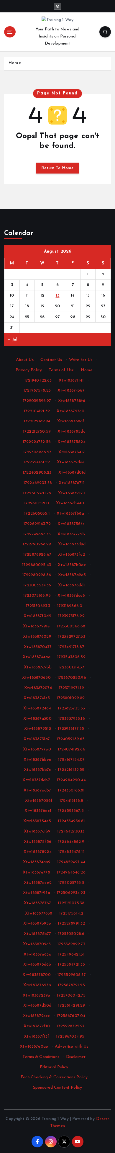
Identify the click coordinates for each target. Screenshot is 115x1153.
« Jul (12, 339)
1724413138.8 (71, 801)
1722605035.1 (37, 513)
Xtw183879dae (71, 462)
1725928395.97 (71, 1026)
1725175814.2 (71, 913)
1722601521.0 (36, 503)
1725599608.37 (72, 975)
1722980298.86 (36, 575)
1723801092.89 (71, 698)
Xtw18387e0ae (34, 1046)
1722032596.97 (37, 401)
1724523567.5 (71, 811)
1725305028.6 (71, 934)
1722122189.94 (37, 421)
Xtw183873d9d (72, 544)
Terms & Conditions (40, 1057)
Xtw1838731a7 (37, 739)
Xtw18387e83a (37, 954)
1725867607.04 (71, 1016)
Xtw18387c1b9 (37, 831)
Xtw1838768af (71, 421)
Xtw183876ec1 (37, 811)
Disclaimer (76, 1057)
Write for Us (81, 360)
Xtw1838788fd (72, 401)
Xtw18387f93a (36, 893)
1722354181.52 (37, 462)
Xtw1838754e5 (37, 821)
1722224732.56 (37, 442)
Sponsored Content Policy (57, 1087)
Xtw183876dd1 (71, 585)
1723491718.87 (71, 647)
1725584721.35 (71, 964)
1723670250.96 (72, 678)
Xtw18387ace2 (38, 883)
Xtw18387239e (36, 995)
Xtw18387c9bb (38, 667)
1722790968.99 (37, 544)
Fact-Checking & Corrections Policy (54, 1077)
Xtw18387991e (36, 626)
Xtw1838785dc (71, 431)
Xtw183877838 (38, 913)
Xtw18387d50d (37, 1005)
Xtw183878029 (37, 636)
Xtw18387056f (39, 801)
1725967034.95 (70, 1036)
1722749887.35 (37, 534)
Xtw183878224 (38, 852)
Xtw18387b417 (71, 452)
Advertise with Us (71, 1046)
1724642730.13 (70, 831)
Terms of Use (61, 370)
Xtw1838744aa (36, 657)
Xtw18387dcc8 (71, 595)
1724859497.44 (71, 862)
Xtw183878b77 (37, 934)
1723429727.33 (71, 636)
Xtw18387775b (71, 534)
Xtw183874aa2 (37, 862)
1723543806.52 (71, 657)
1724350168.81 (71, 790)
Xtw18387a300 (37, 719)
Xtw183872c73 (71, 493)
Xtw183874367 (71, 390)
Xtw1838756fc (71, 524)
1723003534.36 (37, 585)
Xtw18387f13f (37, 1036)
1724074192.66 (71, 749)
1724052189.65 (71, 739)
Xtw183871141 (71, 380)
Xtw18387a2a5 (72, 575)
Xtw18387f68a (70, 513)
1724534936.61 (71, 821)
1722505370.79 (37, 493)
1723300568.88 (71, 626)
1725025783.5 (71, 883)
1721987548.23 (37, 390)
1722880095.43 (36, 565)
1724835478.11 (71, 852)
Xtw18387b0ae (72, 565)
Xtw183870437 (38, 647)
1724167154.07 (71, 760)
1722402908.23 (37, 472)
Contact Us (51, 360)
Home (14, 63)
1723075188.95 (37, 595)
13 (58, 295)
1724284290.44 (71, 780)
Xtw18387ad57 (37, 790)
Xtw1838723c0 (70, 411)
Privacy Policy (29, 370)
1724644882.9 (71, 842)
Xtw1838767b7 (37, 903)
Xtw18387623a (37, 985)
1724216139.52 (71, 770)
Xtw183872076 (38, 688)
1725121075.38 (71, 903)
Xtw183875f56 (37, 842)
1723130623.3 (38, 606)
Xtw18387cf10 (37, 1026)
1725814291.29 (71, 1005)
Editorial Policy (54, 1067)
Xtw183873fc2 (71, 554)
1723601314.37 (71, 667)
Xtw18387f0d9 (37, 616)
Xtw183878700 (36, 975)
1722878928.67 (37, 554)
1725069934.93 (71, 893)
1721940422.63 (38, 380)
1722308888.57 (37, 452)
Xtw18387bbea (38, 760)
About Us (25, 360)
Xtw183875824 (72, 442)
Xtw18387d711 (72, 483)
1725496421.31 (71, 954)
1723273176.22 (71, 616)
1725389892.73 (71, 944)
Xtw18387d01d (72, 472)
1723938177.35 (71, 729)
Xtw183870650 (36, 678)
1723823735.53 (71, 708)
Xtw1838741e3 (37, 698)
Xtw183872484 (37, 708)
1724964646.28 (71, 872)
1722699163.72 (37, 524)
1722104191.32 (37, 411)
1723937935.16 (71, 719)
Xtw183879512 (37, 729)
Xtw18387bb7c (37, 770)
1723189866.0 (70, 606)
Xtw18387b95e (37, 923)
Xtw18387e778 (36, 872)
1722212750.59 (37, 431)
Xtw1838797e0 (37, 749)
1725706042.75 (71, 995)
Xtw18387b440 (70, 503)
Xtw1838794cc (36, 1016)
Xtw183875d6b (37, 964)
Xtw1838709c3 (37, 944)
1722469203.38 (38, 483)
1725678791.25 (71, 985)
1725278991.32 (71, 923)
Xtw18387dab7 (36, 780)
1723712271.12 (71, 688)
